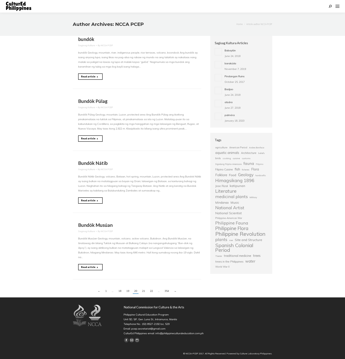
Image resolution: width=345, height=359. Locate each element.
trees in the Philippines (229, 261)
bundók (86, 39)
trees (257, 255)
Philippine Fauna (231, 223)
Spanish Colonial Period (234, 247)
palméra (230, 115)
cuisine (236, 158)
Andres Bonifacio (256, 147)
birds (218, 158)
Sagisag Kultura (86, 45)
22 (151, 291)
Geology (246, 174)
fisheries (245, 169)
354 (167, 291)
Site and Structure (248, 240)
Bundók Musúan (95, 225)
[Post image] (218, 51)
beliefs (261, 153)
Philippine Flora (231, 228)
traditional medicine (237, 256)
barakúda (230, 63)
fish (237, 169)
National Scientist (228, 213)
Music (235, 202)
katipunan (237, 186)
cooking (227, 158)
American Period (238, 147)
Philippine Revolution (240, 233)
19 (127, 291)
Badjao (229, 89)
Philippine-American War (228, 218)
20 (135, 291)
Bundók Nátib (93, 163)
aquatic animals (227, 152)
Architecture (248, 153)
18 (119, 291)
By (105, 45)
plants (221, 239)
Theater (218, 256)
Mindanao (222, 202)
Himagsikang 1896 (234, 180)
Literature (225, 191)
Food (232, 175)
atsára (229, 102)
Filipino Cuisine (224, 169)
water (250, 261)
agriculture (221, 147)
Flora (255, 169)
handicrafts (260, 175)
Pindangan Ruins (235, 76)
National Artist (229, 207)
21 (143, 291)
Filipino (259, 164)
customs (246, 158)
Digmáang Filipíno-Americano (228, 164)
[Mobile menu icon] (337, 6)
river (231, 240)
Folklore (221, 175)
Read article (88, 76)
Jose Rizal (221, 186)
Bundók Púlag (92, 101)
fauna (248, 163)
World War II (222, 266)
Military (253, 197)
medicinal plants (231, 196)
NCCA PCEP (129, 24)
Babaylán (230, 50)
